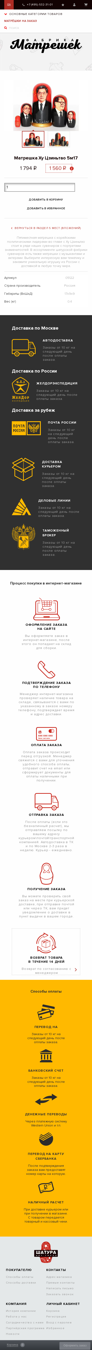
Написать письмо (60, 1288)
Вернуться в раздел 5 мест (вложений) (48, 228)
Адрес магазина (59, 1277)
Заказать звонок (60, 1294)
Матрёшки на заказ (20, 21)
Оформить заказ (75, 1345)
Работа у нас (16, 1316)
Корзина (86, 4)
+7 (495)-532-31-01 (40, 4)
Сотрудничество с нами (25, 1322)
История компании (21, 1311)
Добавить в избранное (46, 208)
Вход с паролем (59, 1322)
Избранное (63, 5)
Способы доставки (21, 1283)
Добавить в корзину (46, 199)
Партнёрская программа (25, 1328)
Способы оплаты (19, 1277)
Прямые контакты (60, 1283)
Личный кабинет (74, 4)
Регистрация (56, 1316)
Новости (13, 1334)
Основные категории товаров (35, 14)
